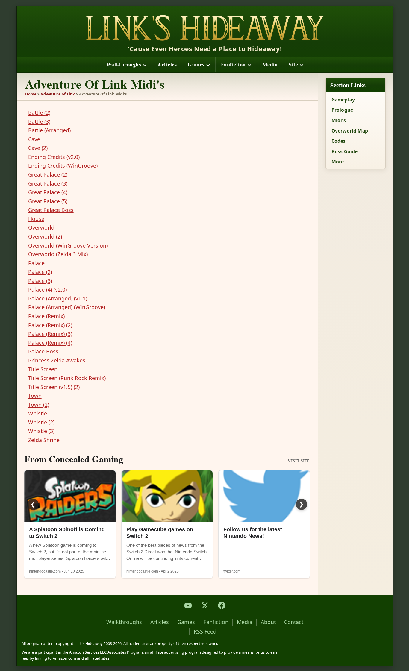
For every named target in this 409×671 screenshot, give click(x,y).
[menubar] (205, 64)
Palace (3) (40, 280)
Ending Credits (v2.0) (54, 156)
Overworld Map (349, 130)
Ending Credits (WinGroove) (63, 165)
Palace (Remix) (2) (50, 325)
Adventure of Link (57, 94)
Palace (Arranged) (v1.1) (57, 298)
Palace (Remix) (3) (50, 333)
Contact (293, 622)
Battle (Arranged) (49, 130)
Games (196, 64)
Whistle (37, 413)
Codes (338, 141)
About (268, 622)
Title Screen (42, 369)
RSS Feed (205, 631)
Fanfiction (233, 64)
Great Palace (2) (47, 174)
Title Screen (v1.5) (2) (54, 387)
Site (293, 64)
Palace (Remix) (46, 316)
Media (270, 64)
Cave (34, 139)
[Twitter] (205, 605)
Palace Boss (43, 351)
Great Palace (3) (47, 183)
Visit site (299, 461)
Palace (36, 263)
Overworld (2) (45, 236)
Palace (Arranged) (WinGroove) (66, 307)
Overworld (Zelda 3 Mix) (58, 254)
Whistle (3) (41, 431)
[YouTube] (188, 605)
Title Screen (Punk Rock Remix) (67, 378)
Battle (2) (39, 112)
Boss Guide (344, 151)
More (337, 161)
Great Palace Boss (51, 209)
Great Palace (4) (47, 192)
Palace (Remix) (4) (50, 342)
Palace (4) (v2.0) (47, 289)
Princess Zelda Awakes (56, 360)
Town (35, 395)
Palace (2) (40, 271)
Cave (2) (38, 147)
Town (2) (38, 404)
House (36, 218)
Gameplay (343, 99)
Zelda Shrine (44, 440)
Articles (167, 64)
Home (31, 94)
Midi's (338, 120)
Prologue (342, 110)
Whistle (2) (41, 422)
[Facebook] (222, 605)
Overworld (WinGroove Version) (68, 245)
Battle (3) (39, 121)
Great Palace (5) (47, 201)
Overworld (41, 227)
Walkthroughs (123, 64)
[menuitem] (126, 64)
